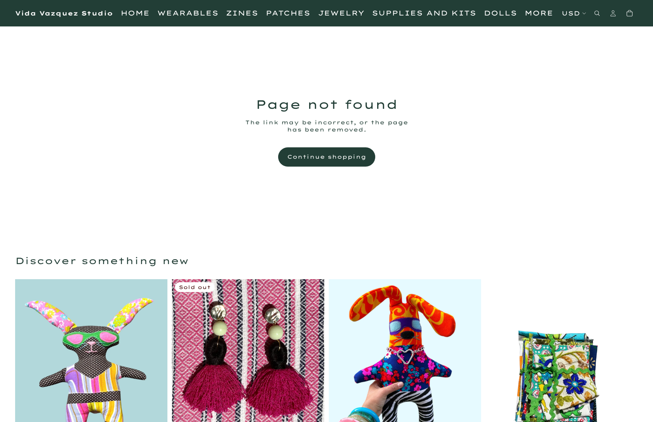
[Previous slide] (340, 381)
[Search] (597, 13)
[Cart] (629, 13)
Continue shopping (326, 156)
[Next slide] (469, 381)
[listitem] (539, 13)
